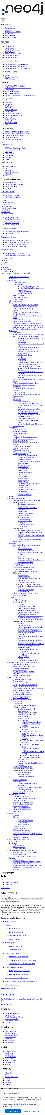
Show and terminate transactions (24, 666)
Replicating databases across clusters (25, 571)
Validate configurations (21, 450)
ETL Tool (8, 174)
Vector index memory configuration (25, 798)
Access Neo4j (18, 320)
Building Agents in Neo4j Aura (15, 246)
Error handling (22, 526)
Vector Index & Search (12, 150)
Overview (21, 623)
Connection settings (24, 465)
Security (20, 659)
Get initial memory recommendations (25, 442)
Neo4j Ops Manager (12, 55)
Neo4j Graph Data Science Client (16, 66)
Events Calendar (10, 1060)
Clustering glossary (19, 595)
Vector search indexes (12, 91)
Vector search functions (12, 93)
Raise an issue (5, 888)
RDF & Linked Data (8, 192)
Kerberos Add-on (11, 37)
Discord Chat (5, 204)
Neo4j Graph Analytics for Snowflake (17, 68)
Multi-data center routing (26, 590)
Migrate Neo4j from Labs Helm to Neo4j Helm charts (29, 415)
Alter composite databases (26, 610)
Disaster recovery (23, 591)
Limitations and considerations (28, 660)
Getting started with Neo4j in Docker (25, 305)
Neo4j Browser (10, 48)
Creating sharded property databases (29, 629)
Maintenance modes (24, 401)
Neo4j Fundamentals (12, 217)
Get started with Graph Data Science (17, 232)
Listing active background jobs (19, 971)
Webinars (8, 1064)
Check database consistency (22, 690)
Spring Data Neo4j (11, 119)
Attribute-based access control (27, 714)
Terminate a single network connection (22, 964)
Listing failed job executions (18, 974)
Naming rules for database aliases (29, 530)
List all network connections (18, 957)
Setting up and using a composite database (27, 862)
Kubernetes (13, 331)
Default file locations (20, 433)
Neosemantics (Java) (12, 195)
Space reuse (17, 811)
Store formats (17, 673)
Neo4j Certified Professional (14, 253)
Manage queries (18, 826)
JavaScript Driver (11, 110)
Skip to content (6, 269)
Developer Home (10, 1031)
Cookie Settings (19, 1104)
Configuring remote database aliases (29, 539)
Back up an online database (22, 683)
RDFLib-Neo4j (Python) (13, 197)
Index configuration (19, 800)
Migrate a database (24, 519)
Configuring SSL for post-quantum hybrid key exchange (29, 788)
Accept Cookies (13, 1111)
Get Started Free (6, 258)
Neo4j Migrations (11, 186)
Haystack (8, 157)
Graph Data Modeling (12, 225)
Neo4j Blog (9, 1053)
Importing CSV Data (12, 223)
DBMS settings (23, 470)
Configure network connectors (23, 439)
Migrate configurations (20, 448)
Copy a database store (20, 698)
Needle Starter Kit (11, 182)
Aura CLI (8, 168)
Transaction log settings (25, 495)
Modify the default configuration (24, 308)
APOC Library (10, 79)
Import (11, 496)
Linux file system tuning (21, 806)
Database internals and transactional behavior (24, 662)
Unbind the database (22, 569)
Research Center (10, 1057)
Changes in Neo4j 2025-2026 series (25, 852)
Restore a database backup (22, 692)
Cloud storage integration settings (29, 461)
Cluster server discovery (25, 558)
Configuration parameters (26, 524)
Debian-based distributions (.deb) (28, 286)
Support (7, 1084)
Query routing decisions (21, 541)
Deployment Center (11, 1019)
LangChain (8, 152)
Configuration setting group (27, 457)
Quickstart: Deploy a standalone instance (26, 336)
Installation (12, 280)
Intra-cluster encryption (25, 562)
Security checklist (19, 793)
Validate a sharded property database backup (28, 688)
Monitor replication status (26, 582)
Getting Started (10, 28)
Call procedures (18, 845)
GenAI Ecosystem (7, 144)
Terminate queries (15, 950)
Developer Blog (10, 1037)
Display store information (21, 675)
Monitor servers (23, 575)
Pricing (7, 1022)
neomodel (8, 188)
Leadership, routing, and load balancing (31, 560)
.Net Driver (9, 111)
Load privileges (23, 759)
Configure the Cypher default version (25, 437)
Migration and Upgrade (13, 32)
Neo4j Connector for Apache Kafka (17, 133)
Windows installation (20, 297)
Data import (21, 634)
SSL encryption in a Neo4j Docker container (28, 327)
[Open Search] (3, 20)
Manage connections (20, 828)
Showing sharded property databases (30, 640)
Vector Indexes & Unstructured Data (17, 242)
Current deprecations (20, 854)
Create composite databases (27, 606)
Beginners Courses (7, 214)
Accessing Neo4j (19, 392)
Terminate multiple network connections (22, 960)
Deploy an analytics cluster (26, 550)
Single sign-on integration (26, 776)
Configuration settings (20, 454)
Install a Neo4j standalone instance (29, 347)
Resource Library (11, 1051)
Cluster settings (23, 463)
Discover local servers (20, 837)
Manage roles (17, 703)
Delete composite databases (27, 614)
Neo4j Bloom (9, 46)
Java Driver (9, 106)
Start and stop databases (25, 513)
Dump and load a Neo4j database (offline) (27, 323)
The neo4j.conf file (19, 429)
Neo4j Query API (11, 123)
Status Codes (9, 33)
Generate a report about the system (24, 832)
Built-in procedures (19, 849)
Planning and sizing (24, 625)
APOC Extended (10, 166)
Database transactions (20, 664)
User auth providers (24, 772)
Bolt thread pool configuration (23, 804)
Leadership (8, 1082)
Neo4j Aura (5, 41)
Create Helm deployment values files (30, 362)
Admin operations (23, 657)
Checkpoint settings (24, 459)
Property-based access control (27, 713)
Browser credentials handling (23, 791)
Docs (2, 17)
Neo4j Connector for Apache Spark (16, 132)
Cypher (7, 75)
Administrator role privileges (31, 722)
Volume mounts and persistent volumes (26, 383)
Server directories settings (26, 489)
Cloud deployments (15, 301)
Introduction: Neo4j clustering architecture (27, 545)
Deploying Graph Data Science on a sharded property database (30, 631)
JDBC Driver (9, 108)
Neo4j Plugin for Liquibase (14, 184)
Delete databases (23, 517)
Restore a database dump (21, 696)
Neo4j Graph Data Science (14, 1017)
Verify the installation (25, 349)
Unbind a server (18, 565)
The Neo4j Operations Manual (19, 277)
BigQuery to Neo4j (11, 137)
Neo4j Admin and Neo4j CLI (19, 839)
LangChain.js (9, 154)
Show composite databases (26, 608)
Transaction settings (24, 493)
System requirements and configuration (30, 627)
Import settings (22, 474)
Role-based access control (26, 709)
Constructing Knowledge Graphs (16, 244)
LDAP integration (23, 774)
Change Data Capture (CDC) (14, 135)
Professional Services (12, 1021)
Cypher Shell (13, 841)
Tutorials (12, 858)
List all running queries (16, 946)
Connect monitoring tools (17, 935)
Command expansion (20, 431)
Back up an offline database (22, 694)
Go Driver (8, 104)
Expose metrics (23, 822)
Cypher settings (23, 467)
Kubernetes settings (24, 485)
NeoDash (8, 175)
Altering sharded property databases (29, 642)
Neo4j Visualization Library (14, 115)
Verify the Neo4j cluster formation (29, 366)
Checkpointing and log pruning (23, 672)
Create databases (23, 506)
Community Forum (7, 202)
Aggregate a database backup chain (25, 685)
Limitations (21, 761)
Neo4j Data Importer (12, 50)
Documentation (10, 1033)
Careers (7, 1079)
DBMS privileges (23, 720)
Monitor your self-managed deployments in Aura (21, 981)
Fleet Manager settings (25, 472)
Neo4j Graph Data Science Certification (18, 255)
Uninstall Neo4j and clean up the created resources (28, 352)
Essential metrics (23, 819)
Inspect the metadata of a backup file (25, 686)
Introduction (13, 279)
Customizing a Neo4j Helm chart (24, 385)
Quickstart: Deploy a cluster (22, 355)
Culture (7, 1080)
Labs (2, 143)
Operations (8, 30)
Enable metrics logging (25, 821)
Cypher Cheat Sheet (11, 77)
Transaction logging (19, 670)
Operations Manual (11, 882)
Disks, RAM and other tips (22, 808)
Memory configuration (20, 796)
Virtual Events (9, 1040)
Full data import (18, 860)
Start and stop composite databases (29, 612)
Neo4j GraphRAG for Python (15, 86)
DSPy (7, 159)
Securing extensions (20, 780)
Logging (16, 815)
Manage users (17, 701)
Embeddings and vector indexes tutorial (18, 88)
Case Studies (9, 1059)
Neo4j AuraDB (10, 1015)
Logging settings (23, 478)
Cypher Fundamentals (12, 219)
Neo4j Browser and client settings (29, 483)
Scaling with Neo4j (19, 601)
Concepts (16, 599)
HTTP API (8, 121)
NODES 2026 (10, 1062)
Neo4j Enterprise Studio (13, 54)
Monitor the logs (10, 921)
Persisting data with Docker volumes (25, 306)
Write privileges (23, 716)
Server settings (22, 491)
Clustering (12, 543)
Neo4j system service (25, 293)
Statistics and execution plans (23, 809)
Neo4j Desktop (10, 52)
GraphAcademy (6, 212)
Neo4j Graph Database (12, 1013)
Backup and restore (15, 677)
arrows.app (8, 170)
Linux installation (19, 284)
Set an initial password (20, 441)
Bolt (6, 125)
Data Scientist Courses (8, 228)
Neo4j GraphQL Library (13, 113)
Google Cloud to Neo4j (13, 139)
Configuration (13, 428)
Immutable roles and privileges (23, 768)
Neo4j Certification (7, 250)
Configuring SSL (19, 387)
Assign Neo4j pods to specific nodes (30, 424)
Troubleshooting (18, 426)
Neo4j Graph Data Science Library (16, 64)
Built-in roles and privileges (22, 767)
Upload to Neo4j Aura (25, 521)
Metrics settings (23, 482)
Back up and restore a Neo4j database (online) (28, 325)
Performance (13, 795)
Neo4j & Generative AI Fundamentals (17, 240)
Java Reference (10, 35)
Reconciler (21, 556)
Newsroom (8, 1075)
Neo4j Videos (5, 210)
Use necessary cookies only (32, 1111)
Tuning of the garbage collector (23, 802)
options (22, 523)
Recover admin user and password (24, 705)
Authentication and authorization (24, 388)
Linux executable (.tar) (25, 292)
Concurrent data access (21, 668)
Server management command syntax (25, 593)
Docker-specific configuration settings (25, 329)
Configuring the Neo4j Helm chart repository (28, 334)
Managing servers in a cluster (23, 564)
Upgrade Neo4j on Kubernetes (28, 413)
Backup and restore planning (22, 679)
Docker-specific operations (22, 321)
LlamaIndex (9, 155)
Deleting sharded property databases (29, 646)
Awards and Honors (11, 1077)
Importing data (18, 396)
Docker (11, 303)
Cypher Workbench (11, 172)
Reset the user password (28, 403)
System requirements (20, 282)
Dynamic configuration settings (28, 455)
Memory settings (23, 480)
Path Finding (9, 233)
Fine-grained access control (22, 863)
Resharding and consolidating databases (31, 644)
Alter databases (23, 511)
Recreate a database (24, 515)
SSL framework (18, 781)
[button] (3, 20)
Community (9, 1039)
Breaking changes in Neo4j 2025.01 (25, 856)
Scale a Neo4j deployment (26, 418)
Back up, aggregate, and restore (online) (31, 411)
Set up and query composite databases (30, 616)
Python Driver (9, 102)
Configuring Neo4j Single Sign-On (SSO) (27, 865)
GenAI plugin (9, 90)
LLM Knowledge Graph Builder (16, 148)
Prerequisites (22, 342)
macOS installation (19, 295)
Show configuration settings (22, 452)
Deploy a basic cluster (25, 549)
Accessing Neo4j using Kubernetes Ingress (27, 394)
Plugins (15, 310)
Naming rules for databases (26, 504)
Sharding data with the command (30, 619)
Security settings (23, 487)
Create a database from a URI (27, 508)
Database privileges (24, 718)
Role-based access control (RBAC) (29, 618)
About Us (8, 1073)
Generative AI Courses (8, 237)
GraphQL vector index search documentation (20, 95)
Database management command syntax (26, 500)
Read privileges (23, 711)
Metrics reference (23, 824)
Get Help (4, 200)
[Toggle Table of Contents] (2, 879)
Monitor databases (24, 577)
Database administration (17, 498)
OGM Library (9, 117)
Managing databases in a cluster (23, 567)
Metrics (15, 817)
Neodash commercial (12, 57)
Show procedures (19, 847)
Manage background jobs (21, 830)
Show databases (23, 510)
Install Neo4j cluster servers (27, 364)
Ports (15, 435)
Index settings (22, 476)
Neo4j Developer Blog (8, 208)
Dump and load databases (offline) (29, 409)
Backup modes (18, 681)
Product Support (6, 206)
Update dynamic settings (21, 446)
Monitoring (17, 398)
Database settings (23, 469)
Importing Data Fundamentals (15, 221)
